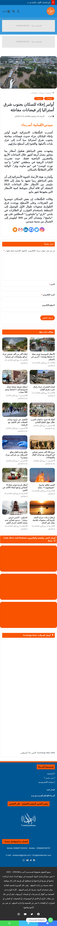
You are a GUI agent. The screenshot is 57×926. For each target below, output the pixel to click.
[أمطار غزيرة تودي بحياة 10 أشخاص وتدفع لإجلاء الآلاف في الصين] (14, 475)
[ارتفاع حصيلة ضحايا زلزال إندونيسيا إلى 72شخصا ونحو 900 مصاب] (14, 377)
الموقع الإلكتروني (48, 305)
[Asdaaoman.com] (28, 26)
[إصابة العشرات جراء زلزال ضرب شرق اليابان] (42, 377)
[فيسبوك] (33, 860)
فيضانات (33, 93)
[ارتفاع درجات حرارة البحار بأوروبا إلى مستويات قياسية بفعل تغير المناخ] (42, 508)
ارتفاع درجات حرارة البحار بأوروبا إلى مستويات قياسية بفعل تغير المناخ (44, 520)
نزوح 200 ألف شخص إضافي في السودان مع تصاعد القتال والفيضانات (43, 454)
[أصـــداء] (51, 11)
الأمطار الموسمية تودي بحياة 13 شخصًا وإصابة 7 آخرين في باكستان (43, 356)
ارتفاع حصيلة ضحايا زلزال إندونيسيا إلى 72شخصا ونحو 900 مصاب (16, 389)
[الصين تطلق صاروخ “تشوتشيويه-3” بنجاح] (42, 475)
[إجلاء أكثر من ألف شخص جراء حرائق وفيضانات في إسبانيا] (14, 344)
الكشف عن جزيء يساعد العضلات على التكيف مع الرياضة (17, 422)
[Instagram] (42, 229)
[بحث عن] (13, 12)
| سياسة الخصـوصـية (46, 782)
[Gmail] (20, 229)
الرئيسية (49, 93)
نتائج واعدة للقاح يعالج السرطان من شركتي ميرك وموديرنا (16, 454)
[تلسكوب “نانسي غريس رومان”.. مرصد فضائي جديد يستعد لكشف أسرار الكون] (14, 508)
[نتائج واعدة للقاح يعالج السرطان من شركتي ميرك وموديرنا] (14, 442)
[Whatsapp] (50, 920)
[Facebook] (31, 229)
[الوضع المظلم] (18, 12)
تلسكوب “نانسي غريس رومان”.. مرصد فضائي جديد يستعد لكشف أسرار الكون (16, 520)
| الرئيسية (51, 773)
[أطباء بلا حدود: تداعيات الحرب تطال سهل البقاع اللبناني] (42, 410)
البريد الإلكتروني (48, 295)
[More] (15, 229)
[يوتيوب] (26, 860)
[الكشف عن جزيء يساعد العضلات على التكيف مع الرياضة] (14, 410)
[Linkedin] (25, 229)
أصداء (50, 116)
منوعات (41, 93)
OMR (53, 753)
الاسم (52, 284)
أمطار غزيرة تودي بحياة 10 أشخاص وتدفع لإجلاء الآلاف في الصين (14, 487)
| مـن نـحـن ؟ (49, 778)
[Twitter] (36, 229)
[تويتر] (30, 860)
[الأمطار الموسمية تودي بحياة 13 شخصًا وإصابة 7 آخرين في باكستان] (42, 344)
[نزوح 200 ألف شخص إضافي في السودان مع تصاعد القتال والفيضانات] (42, 442)
